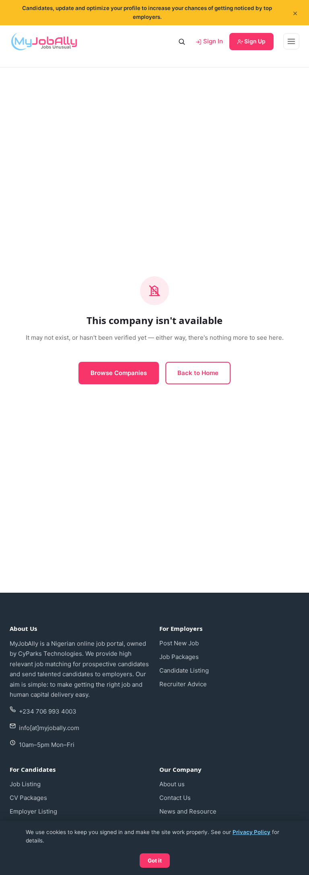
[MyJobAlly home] (44, 41)
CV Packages (28, 798)
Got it (155, 860)
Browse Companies (119, 373)
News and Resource (187, 811)
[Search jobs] (181, 41)
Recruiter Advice (183, 684)
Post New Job (179, 643)
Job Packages (179, 657)
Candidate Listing (184, 670)
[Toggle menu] (291, 41)
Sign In (212, 41)
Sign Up (254, 41)
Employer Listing (33, 811)
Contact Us (175, 798)
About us (172, 784)
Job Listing (25, 784)
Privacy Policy (251, 832)
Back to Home (197, 373)
